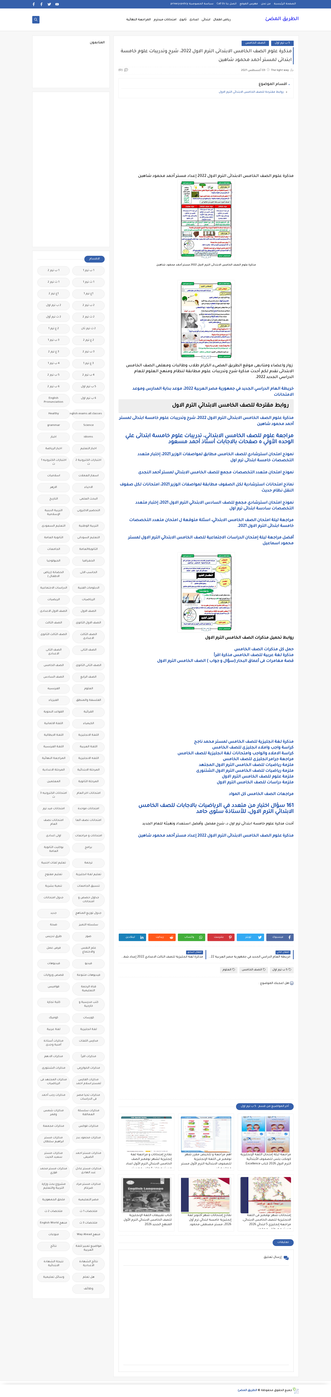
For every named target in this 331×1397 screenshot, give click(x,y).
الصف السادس (53, 677)
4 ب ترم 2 (88, 375)
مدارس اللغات (88, 1041)
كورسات (88, 1017)
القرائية (89, 712)
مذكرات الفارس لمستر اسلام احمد (88, 1081)
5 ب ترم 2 (53, 375)
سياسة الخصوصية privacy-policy (192, 3)
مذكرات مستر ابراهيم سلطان (53, 1139)
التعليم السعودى (53, 526)
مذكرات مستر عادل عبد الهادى (88, 1170)
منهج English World (53, 1223)
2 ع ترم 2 (88, 340)
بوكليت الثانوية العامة (53, 849)
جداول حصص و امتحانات (88, 899)
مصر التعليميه (88, 1199)
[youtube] (57, 4)
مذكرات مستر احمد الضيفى (88, 1155)
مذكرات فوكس (88, 1126)
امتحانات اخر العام (89, 793)
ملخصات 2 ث (54, 1211)
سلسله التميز (88, 925)
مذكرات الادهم (53, 1056)
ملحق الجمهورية (53, 1199)
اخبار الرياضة (53, 448)
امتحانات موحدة (88, 808)
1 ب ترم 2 (53, 270)
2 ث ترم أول (53, 317)
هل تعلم (89, 1277)
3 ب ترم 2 (89, 352)
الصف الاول (88, 611)
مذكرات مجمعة (53, 1126)
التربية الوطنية (88, 526)
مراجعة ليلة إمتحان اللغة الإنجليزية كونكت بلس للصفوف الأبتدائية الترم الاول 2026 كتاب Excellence (265, 1159)
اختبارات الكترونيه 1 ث (53, 462)
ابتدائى (206, 20)
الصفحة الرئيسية (285, 3)
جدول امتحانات (53, 897)
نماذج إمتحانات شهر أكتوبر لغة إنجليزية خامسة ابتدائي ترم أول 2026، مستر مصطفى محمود (209, 1220)
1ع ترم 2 (54, 293)
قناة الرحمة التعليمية (88, 988)
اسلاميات (53, 475)
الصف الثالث (53, 623)
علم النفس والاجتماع (88, 950)
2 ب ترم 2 (89, 305)
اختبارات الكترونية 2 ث (88, 462)
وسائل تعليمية (53, 1277)
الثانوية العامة (53, 537)
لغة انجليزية (88, 1029)
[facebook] (41, 4)
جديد (53, 913)
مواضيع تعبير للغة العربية (89, 1248)
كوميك (53, 1017)
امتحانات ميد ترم (54, 808)
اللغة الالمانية (53, 723)
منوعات (53, 1234)
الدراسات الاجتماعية (53, 588)
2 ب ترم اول (53, 305)
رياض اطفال (222, 20)
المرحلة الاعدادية (53, 770)
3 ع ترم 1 (88, 363)
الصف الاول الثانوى (88, 623)
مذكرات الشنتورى (53, 1068)
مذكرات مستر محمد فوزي (53, 1170)
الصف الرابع (88, 677)
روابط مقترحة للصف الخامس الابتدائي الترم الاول (251, 92)
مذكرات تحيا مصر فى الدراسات (88, 1097)
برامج (88, 847)
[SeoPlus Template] (295, 1390)
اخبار (53, 437)
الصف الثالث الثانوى (53, 634)
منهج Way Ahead (88, 1234)
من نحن (266, 3)
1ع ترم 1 (88, 293)
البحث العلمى (88, 499)
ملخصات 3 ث (88, 1223)
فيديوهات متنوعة (88, 975)
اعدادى (194, 20)
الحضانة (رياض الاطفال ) (53, 574)
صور (88, 936)
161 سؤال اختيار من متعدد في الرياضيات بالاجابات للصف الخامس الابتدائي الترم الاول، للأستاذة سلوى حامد (216, 809)
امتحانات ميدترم (165, 20)
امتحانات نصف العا (88, 820)
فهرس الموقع (249, 3)
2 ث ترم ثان (88, 328)
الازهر (53, 487)
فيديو (88, 963)
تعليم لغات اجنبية (53, 863)
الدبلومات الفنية (88, 588)
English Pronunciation (53, 400)
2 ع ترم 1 (53, 328)
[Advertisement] (206, 136)
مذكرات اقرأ (88, 1056)
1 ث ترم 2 (53, 282)
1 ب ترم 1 (88, 270)
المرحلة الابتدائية (88, 770)
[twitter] (49, 4)
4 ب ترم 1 (54, 363)
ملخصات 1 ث (88, 1211)
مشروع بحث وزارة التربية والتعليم (54, 1186)
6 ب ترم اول (88, 398)
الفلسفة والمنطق (88, 700)
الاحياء (88, 487)
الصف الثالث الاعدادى (88, 636)
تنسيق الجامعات (88, 886)
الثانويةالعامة (88, 549)
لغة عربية (53, 1029)
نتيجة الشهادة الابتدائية (53, 1263)
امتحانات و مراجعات (88, 836)
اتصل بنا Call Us (226, 3)
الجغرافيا (88, 561)
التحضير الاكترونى (88, 510)
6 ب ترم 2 (53, 386)
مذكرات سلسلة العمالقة (88, 1112)
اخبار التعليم (88, 448)
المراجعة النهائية (138, 20)
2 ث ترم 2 (89, 317)
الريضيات (53, 599)
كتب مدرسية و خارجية (88, 1004)
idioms (88, 437)
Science (88, 425)
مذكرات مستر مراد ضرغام (88, 1186)
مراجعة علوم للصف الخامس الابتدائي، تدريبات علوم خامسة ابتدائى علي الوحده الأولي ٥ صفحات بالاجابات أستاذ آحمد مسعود (209, 439)
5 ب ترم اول (282, 43)
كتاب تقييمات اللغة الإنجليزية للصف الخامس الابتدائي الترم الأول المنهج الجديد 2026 (148, 1220)
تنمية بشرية (53, 886)
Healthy (53, 413)
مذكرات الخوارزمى (88, 1068)
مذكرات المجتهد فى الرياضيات (53, 1081)
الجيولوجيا (53, 561)
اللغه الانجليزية (88, 758)
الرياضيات (88, 599)
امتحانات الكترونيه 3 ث (53, 795)
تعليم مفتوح (53, 874)
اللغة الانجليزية (88, 735)
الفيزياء (54, 700)
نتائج (53, 1246)
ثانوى (183, 20)
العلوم (226, 970)
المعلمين (53, 781)
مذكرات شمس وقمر (53, 1112)
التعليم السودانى (88, 537)
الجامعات (53, 549)
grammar (53, 425)
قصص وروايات (54, 975)
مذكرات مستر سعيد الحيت (53, 1155)
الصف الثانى (88, 650)
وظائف (88, 1289)
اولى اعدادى (53, 836)
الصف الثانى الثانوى (88, 665)
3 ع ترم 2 (53, 352)
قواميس (53, 987)
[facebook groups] (34, 4)
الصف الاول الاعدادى (53, 611)
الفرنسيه (53, 688)
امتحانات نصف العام (53, 822)
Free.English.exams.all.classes (87, 413)
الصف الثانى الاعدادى (54, 652)
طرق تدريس (53, 936)
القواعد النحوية (54, 712)
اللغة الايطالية (53, 735)
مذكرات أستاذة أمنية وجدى (53, 1043)
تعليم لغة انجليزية (88, 874)
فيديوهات (53, 963)
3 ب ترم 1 (53, 340)
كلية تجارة (53, 1002)
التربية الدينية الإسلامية (54, 512)
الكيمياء (88, 723)
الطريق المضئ (282, 19)
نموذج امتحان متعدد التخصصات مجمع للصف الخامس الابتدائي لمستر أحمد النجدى (216, 472)
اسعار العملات (89, 475)
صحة (53, 925)
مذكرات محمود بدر (88, 1138)
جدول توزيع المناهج (88, 913)
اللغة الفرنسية (53, 746)
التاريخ (53, 499)
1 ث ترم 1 (88, 282)
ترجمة (88, 863)
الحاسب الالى (88, 572)
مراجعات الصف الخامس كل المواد (261, 794)
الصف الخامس (255, 43)
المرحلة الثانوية (88, 781)
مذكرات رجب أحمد (53, 1095)
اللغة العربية (88, 746)
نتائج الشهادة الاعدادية (88, 1263)
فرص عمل (54, 948)
